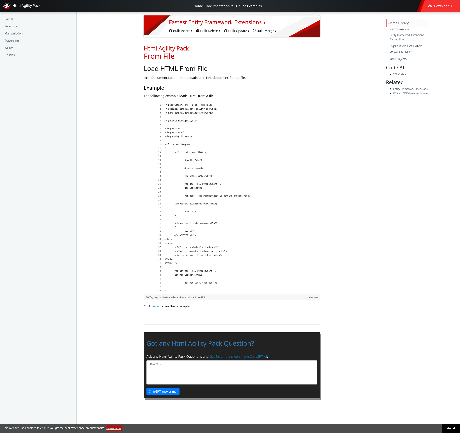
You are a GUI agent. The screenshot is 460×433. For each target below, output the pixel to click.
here (155, 306)
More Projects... (399, 59)
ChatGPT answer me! (163, 391)
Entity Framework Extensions (407, 35)
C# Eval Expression (401, 51)
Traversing (11, 41)
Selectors (10, 26)
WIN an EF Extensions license (410, 93)
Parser (8, 19)
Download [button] (441, 6)
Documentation (218, 6)
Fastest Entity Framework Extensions (216, 22)
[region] (232, 198)
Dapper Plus (397, 39)
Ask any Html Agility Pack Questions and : (207, 356)
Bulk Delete (209, 31)
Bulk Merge (265, 31)
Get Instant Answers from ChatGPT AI (238, 356)
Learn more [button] (113, 428)
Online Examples (249, 6)
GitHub (202, 297)
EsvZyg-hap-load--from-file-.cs (163, 297)
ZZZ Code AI (400, 74)
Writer (8, 48)
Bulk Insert (181, 31)
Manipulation (13, 33)
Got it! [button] (451, 428)
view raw (313, 297)
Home (198, 6)
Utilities (9, 55)
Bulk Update (237, 31)
